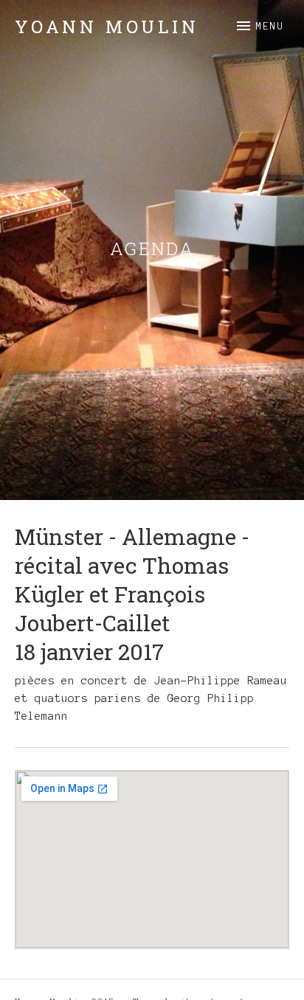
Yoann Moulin (107, 26)
